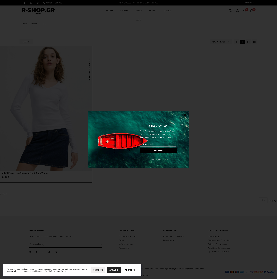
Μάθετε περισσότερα (57, 271)
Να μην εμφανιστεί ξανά (158, 159)
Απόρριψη (130, 270)
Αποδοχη (114, 270)
